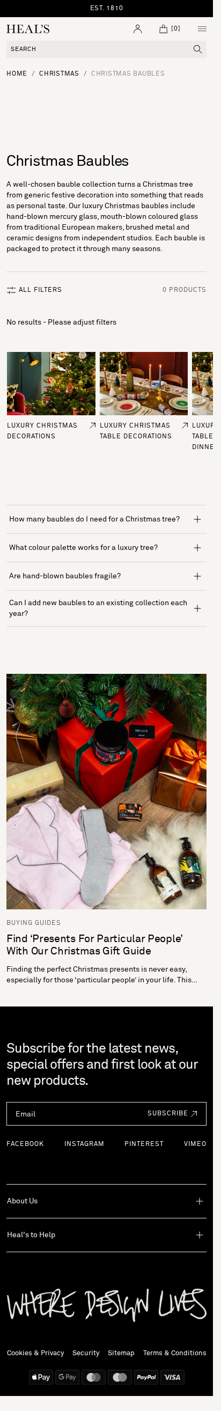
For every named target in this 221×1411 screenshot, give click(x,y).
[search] (198, 49)
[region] (106, 8)
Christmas (59, 74)
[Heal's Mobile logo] (27, 29)
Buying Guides (33, 923)
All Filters (40, 290)
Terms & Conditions (175, 1353)
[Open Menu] (202, 29)
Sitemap (121, 1353)
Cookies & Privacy (35, 1353)
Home (16, 74)
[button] (169, 1114)
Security (85, 1353)
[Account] (138, 29)
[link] (51, 383)
